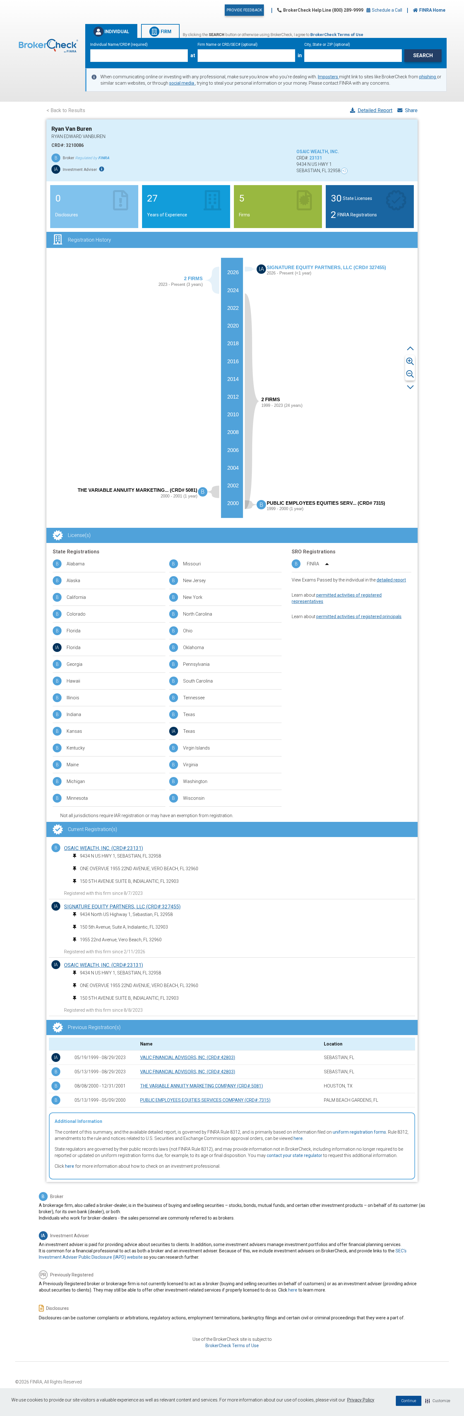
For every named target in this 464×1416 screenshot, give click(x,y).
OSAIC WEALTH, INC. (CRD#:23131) (103, 848)
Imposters (328, 76)
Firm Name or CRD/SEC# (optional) (228, 44)
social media (182, 83)
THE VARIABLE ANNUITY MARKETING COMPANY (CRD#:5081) (201, 1085)
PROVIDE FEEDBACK (244, 10)
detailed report (391, 579)
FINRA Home (432, 10)
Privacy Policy (360, 1399)
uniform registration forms (359, 1132)
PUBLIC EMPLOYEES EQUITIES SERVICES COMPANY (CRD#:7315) (205, 1100)
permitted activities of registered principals (359, 616)
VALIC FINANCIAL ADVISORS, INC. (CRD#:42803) (187, 1057)
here (298, 1138)
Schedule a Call (386, 10)
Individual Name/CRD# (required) (119, 44)
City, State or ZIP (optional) (327, 44)
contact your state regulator (294, 1155)
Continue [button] (408, 1401)
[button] (437, 1401)
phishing (428, 76)
